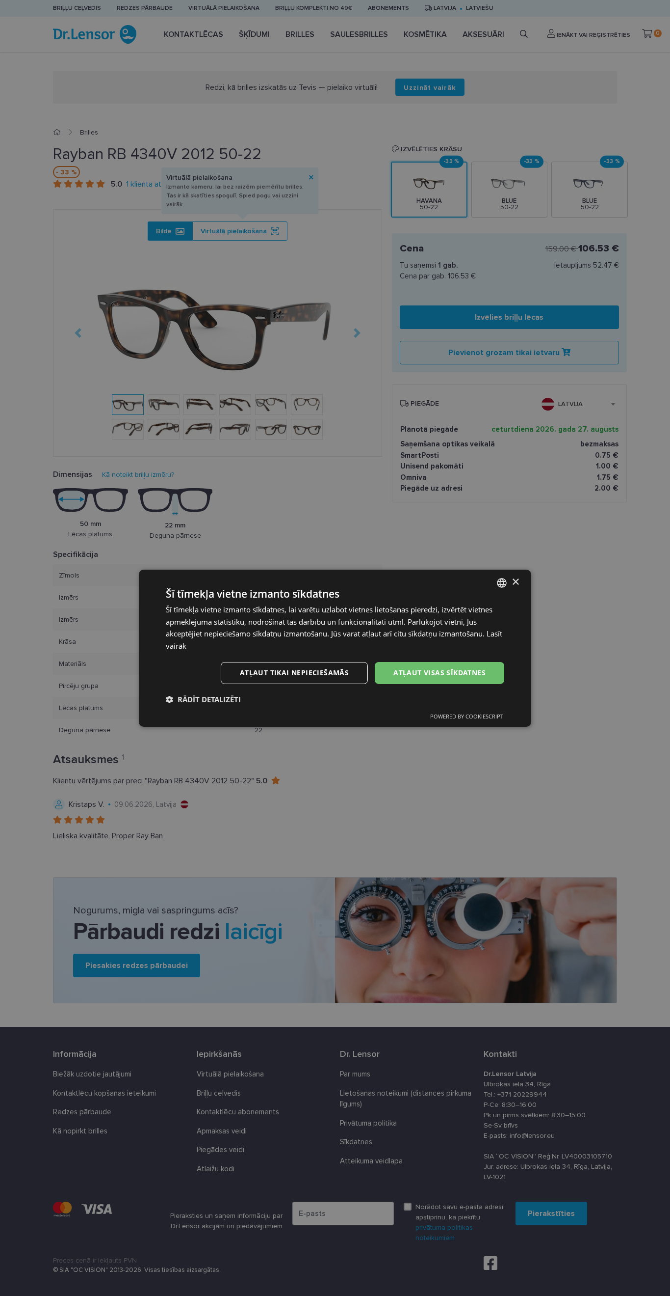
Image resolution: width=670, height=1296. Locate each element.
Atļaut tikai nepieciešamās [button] (294, 672)
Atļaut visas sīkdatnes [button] (439, 672)
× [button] (515, 582)
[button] (203, 699)
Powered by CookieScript (466, 716)
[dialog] (335, 647)
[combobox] (502, 582)
